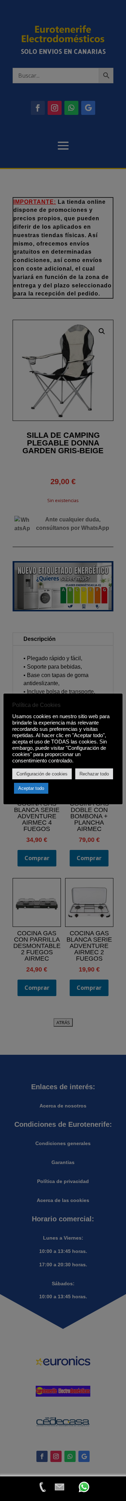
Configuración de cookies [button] (42, 774)
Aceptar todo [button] (31, 788)
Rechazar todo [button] (94, 774)
